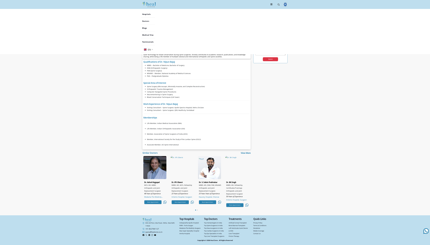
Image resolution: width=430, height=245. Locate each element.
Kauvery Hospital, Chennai (209, 197)
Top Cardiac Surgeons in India (214, 231)
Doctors (147, 21)
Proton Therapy (234, 236)
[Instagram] (152, 235)
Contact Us (257, 234)
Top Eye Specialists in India (213, 234)
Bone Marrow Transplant (237, 225)
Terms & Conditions (259, 225)
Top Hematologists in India (213, 223)
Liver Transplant (234, 234)
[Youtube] (155, 235)
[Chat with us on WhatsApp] (426, 231)
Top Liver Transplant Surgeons (214, 236)
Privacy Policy (257, 223)
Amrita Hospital (184, 234)
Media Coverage (258, 231)
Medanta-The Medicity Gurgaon (152, 197)
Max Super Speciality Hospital (189, 231)
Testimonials (149, 42)
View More (246, 153)
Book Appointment (152, 202)
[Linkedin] (149, 235)
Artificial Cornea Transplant (238, 223)
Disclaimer (256, 228)
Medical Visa (149, 35)
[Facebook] (143, 235)
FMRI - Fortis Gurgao (186, 225)
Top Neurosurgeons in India (213, 228)
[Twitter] (146, 235)
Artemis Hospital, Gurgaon (182, 197)
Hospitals (148, 14)
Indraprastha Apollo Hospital (189, 223)
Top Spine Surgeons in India (213, 225)
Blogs (146, 28)
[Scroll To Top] (426, 242)
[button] (279, 4)
